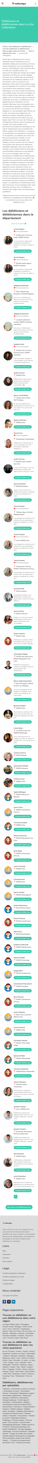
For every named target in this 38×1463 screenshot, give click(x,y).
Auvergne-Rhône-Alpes (11, 1324)
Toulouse (30, 1374)
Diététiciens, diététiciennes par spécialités (18, 1384)
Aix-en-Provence (9, 1351)
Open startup (7, 1261)
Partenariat (6, 1254)
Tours (12, 1376)
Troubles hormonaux (23, 1443)
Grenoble (16, 1360)
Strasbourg (16, 1374)
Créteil (5, 1360)
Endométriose (7, 1407)
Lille (4, 1362)
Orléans (29, 1367)
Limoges (11, 1362)
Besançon (14, 1356)
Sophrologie (7, 1431)
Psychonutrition (24, 1422)
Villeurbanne (20, 1376)
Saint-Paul (7, 1374)
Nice (18, 1367)
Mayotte (21, 1333)
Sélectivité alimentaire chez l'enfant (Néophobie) (16, 1428)
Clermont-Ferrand (27, 1358)
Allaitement (26, 1395)
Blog (4, 1251)
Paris (4, 1369)
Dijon (10, 1360)
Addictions (6, 1389)
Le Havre (24, 1360)
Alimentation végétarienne (12, 1395)
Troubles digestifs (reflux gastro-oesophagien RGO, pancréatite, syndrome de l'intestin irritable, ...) (19, 1438)
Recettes (6, 1258)
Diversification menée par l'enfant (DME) (17, 1404)
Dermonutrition (17, 1402)
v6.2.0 (28, 1457)
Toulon (23, 1374)
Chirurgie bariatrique (9, 1400)
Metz (29, 1362)
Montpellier (7, 1365)
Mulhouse (23, 1365)
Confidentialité (8, 1284)
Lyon (16, 1362)
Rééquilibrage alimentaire (11, 1425)
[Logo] (19, 3)
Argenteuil (6, 1353)
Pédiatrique (7, 1420)
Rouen (12, 1371)
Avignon (6, 1356)
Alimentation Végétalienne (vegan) (21, 1393)
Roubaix (5, 1371)
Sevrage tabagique (24, 1429)
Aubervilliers (30, 1353)
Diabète (26, 1402)
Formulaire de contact (10, 1295)
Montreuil (15, 1365)
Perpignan (10, 1369)
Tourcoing (6, 1376)
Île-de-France (27, 1331)
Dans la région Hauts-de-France (14, 51)
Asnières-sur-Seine (18, 1353)
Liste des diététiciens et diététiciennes (16, 49)
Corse (9, 1329)
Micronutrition (22, 1416)
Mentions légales (9, 1280)
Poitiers (18, 1369)
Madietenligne (21, 1455)
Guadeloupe (25, 1329)
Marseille (23, 1362)
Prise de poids (13, 1422)
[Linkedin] (13, 1302)
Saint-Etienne (30, 1371)
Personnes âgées (18, 1420)
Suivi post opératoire (19, 1431)
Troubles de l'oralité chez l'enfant (21, 1434)
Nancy (30, 1365)
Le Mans (32, 1360)
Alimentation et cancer (11, 1391)
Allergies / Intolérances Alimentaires (15, 1398)
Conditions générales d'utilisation (14, 1273)
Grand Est (16, 1329)
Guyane (5, 1331)
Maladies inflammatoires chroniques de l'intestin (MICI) (18, 1412)
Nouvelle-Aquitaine (9, 1336)
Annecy (31, 1351)
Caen (18, 1358)
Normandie (29, 1333)
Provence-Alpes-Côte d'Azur (17, 1338)
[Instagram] (9, 1302)
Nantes (12, 1367)
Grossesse (17, 1407)
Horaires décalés (29, 1407)
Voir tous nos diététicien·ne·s (19, 1207)
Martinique (13, 1333)
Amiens (18, 1351)
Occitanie (21, 1336)
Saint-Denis (19, 1371)
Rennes (31, 1369)
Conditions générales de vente (13, 1277)
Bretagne (18, 1327)
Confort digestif (23, 1400)
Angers (25, 1351)
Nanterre (6, 1367)
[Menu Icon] (2, 3)
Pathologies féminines (18, 1418)
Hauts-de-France (15, 1331)
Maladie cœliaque (16, 1409)
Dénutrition (6, 1402)
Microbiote (13, 1416)
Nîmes (23, 1367)
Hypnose (6, 1409)
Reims (25, 1369)
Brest (13, 1358)
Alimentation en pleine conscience (23, 1389)
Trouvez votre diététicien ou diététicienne (17, 46)
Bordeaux (22, 1356)
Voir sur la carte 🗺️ (19, 224)
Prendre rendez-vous (22, 251)
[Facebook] (4, 1302)
